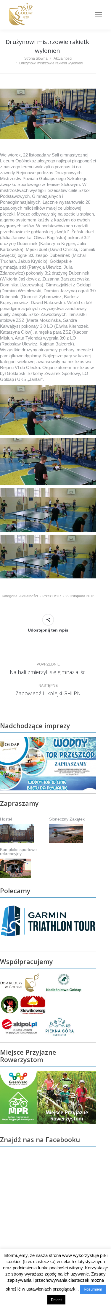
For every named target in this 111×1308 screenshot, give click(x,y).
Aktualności (28, 596)
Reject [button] (56, 1300)
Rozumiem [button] (93, 1289)
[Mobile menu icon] (98, 14)
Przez (51, 596)
